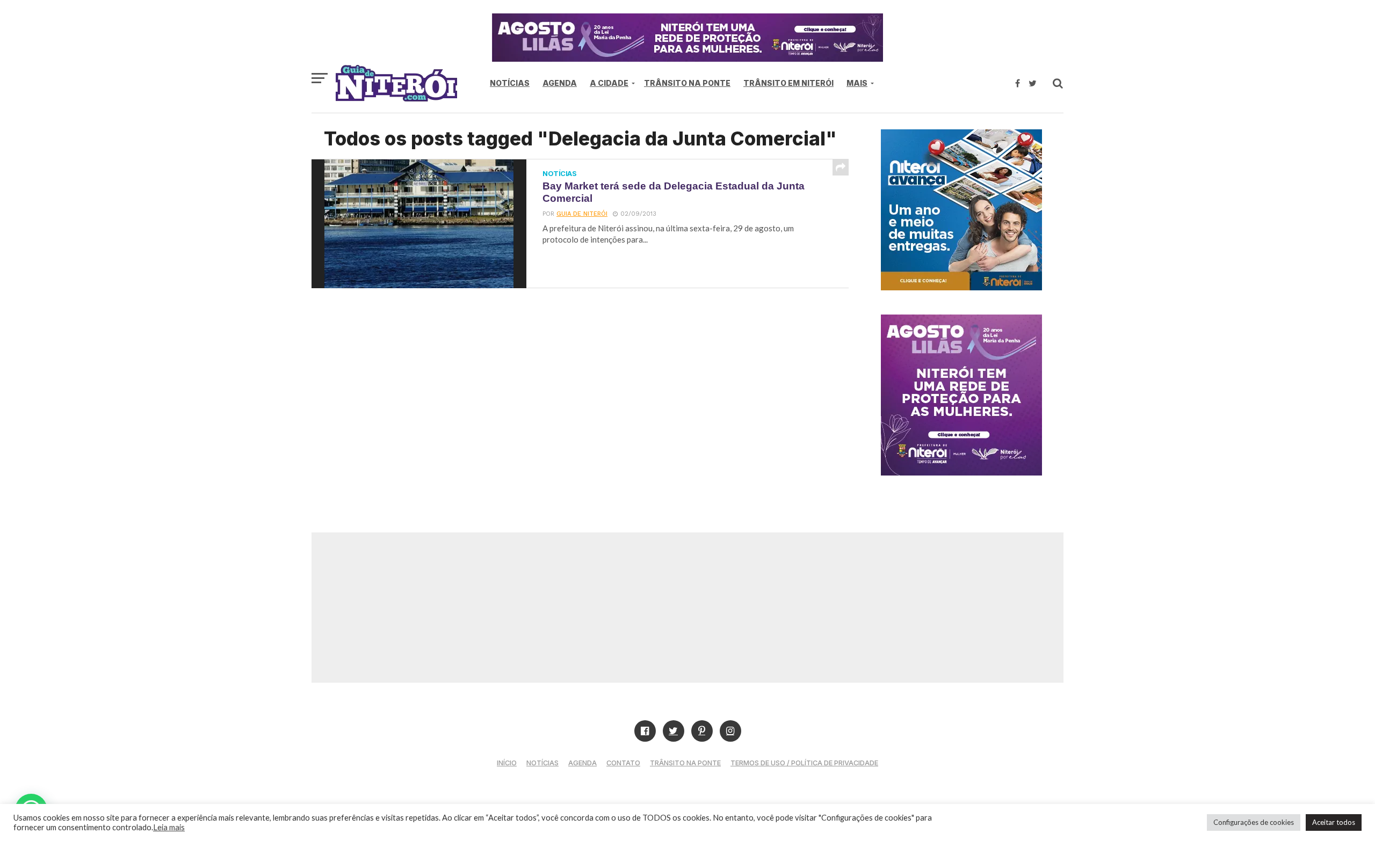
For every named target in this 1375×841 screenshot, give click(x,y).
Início (507, 763)
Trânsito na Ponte (687, 82)
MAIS (856, 82)
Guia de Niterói (581, 213)
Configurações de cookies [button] (1253, 822)
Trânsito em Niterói (788, 82)
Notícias (510, 82)
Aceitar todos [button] (1333, 822)
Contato (623, 763)
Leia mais (169, 827)
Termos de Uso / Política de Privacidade (804, 763)
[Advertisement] (687, 607)
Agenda (559, 82)
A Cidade (609, 82)
